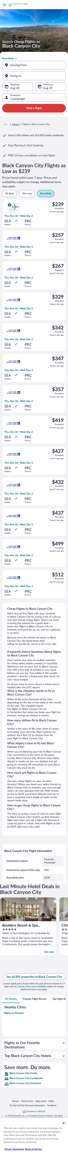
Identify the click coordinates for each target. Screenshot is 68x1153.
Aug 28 (14, 88)
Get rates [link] (49, 952)
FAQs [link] (51, 1101)
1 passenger (17, 98)
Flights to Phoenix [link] (14, 1013)
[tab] (11, 999)
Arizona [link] (15, 124)
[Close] (64, 1123)
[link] (34, 1074)
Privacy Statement (14, 1149)
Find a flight (34, 108)
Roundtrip (8, 58)
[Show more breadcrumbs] (5, 124)
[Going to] (34, 76)
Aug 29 (47, 88)
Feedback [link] (51, 1105)
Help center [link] (40, 1101)
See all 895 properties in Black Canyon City (34, 976)
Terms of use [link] (27, 1101)
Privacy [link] (15, 1101)
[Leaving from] (34, 65)
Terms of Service (33, 1149)
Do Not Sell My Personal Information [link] (27, 1105)
